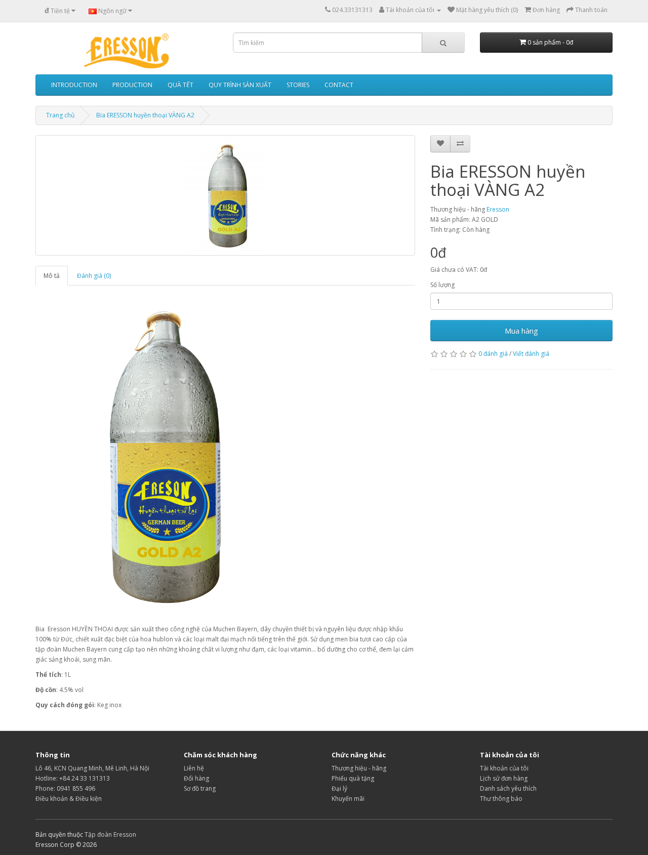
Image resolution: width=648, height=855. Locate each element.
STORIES (298, 84)
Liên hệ (194, 768)
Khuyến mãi (348, 798)
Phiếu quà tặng (353, 778)
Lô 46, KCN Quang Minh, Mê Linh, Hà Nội (92, 768)
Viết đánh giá (531, 353)
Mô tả (52, 275)
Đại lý (339, 788)
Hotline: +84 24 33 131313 (72, 778)
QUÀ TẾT (180, 84)
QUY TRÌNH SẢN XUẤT (240, 84)
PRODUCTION (132, 84)
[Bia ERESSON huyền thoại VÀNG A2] (225, 195)
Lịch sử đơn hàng (504, 778)
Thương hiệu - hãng (359, 768)
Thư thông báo (501, 798)
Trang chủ (60, 115)
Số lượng (442, 284)
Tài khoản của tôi (504, 768)
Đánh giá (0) (94, 275)
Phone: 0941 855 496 (65, 788)
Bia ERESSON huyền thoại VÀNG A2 (145, 115)
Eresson (498, 209)
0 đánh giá (493, 353)
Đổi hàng (196, 778)
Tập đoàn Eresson (110, 834)
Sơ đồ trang (200, 788)
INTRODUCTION (74, 84)
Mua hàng (521, 330)
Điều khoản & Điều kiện (68, 798)
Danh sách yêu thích (508, 788)
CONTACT (339, 84)
